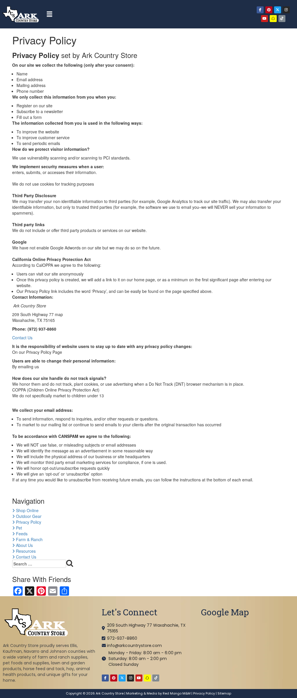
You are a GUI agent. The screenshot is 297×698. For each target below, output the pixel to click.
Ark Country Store (110, 693)
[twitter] (277, 9)
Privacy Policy (28, 522)
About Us (24, 545)
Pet (18, 528)
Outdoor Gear (28, 516)
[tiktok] (281, 18)
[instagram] (286, 9)
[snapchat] (273, 18)
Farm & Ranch (29, 539)
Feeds (21, 533)
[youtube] (264, 18)
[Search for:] (42, 564)
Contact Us (22, 337)
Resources (25, 551)
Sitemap (224, 693)
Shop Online (27, 510)
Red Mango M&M (177, 693)
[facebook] (260, 9)
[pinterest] (268, 9)
